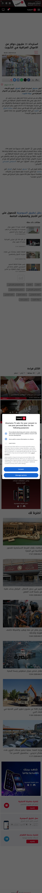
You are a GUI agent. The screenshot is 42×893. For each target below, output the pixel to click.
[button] (21, 443)
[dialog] (21, 446)
